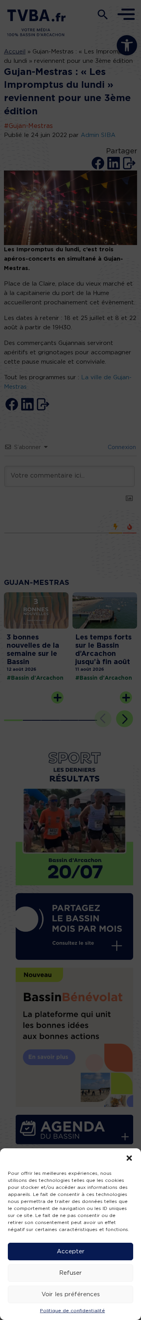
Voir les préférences (71, 1294)
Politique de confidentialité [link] (72, 1310)
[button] (129, 1158)
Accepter (71, 1251)
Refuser (70, 1273)
